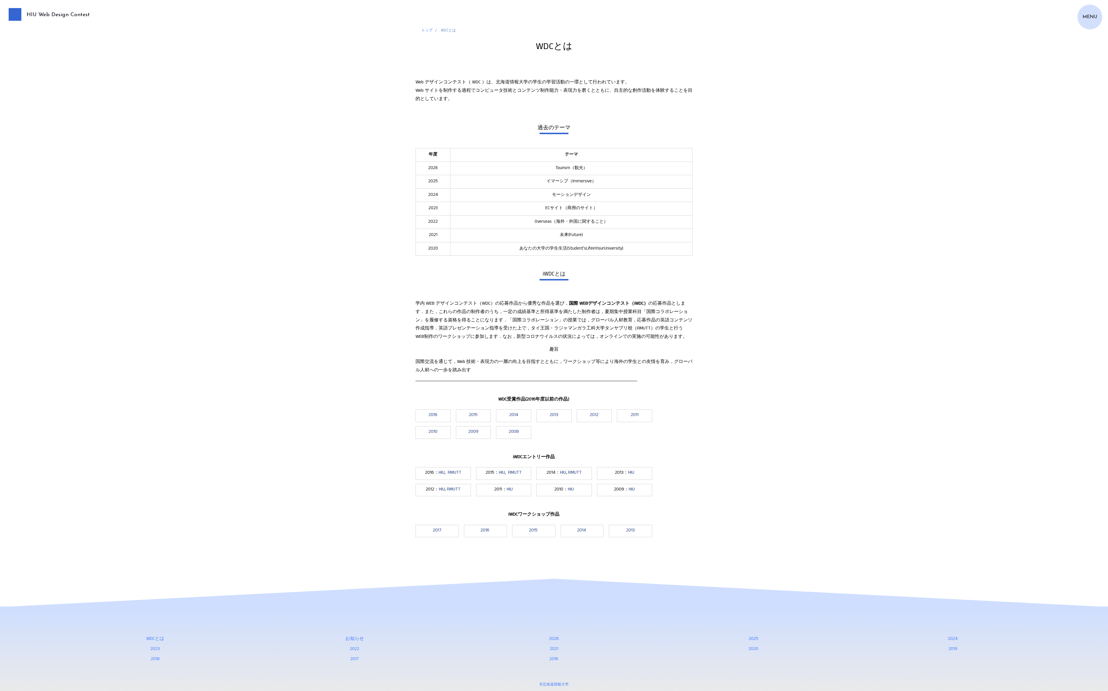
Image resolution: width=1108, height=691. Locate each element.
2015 (473, 415)
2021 (554, 649)
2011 (635, 415)
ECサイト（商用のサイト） (571, 208)
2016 (432, 415)
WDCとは (155, 639)
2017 (437, 530)
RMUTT (454, 473)
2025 (753, 639)
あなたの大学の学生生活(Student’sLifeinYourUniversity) (571, 249)
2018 (155, 659)
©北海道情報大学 (554, 685)
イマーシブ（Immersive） (571, 181)
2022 (354, 649)
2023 (155, 649)
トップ (427, 31)
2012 (594, 415)
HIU (442, 473)
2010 (432, 432)
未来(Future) (571, 235)
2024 (953, 639)
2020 (753, 649)
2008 (514, 432)
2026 (554, 639)
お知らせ (354, 639)
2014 (513, 415)
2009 (473, 432)
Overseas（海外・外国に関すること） (571, 222)
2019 (952, 649)
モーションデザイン (571, 195)
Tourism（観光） (571, 168)
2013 (554, 415)
